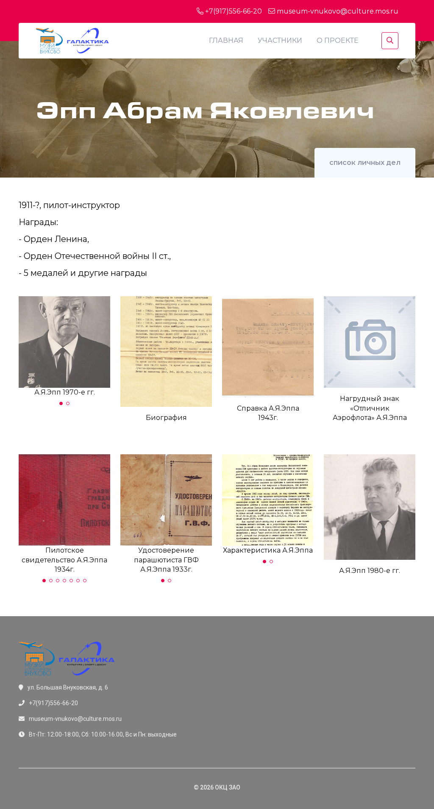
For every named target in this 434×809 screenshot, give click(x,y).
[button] (61, 403)
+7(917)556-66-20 (232, 11)
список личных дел (365, 162)
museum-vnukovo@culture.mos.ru (336, 11)
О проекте (338, 40)
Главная (226, 40)
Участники (280, 40)
